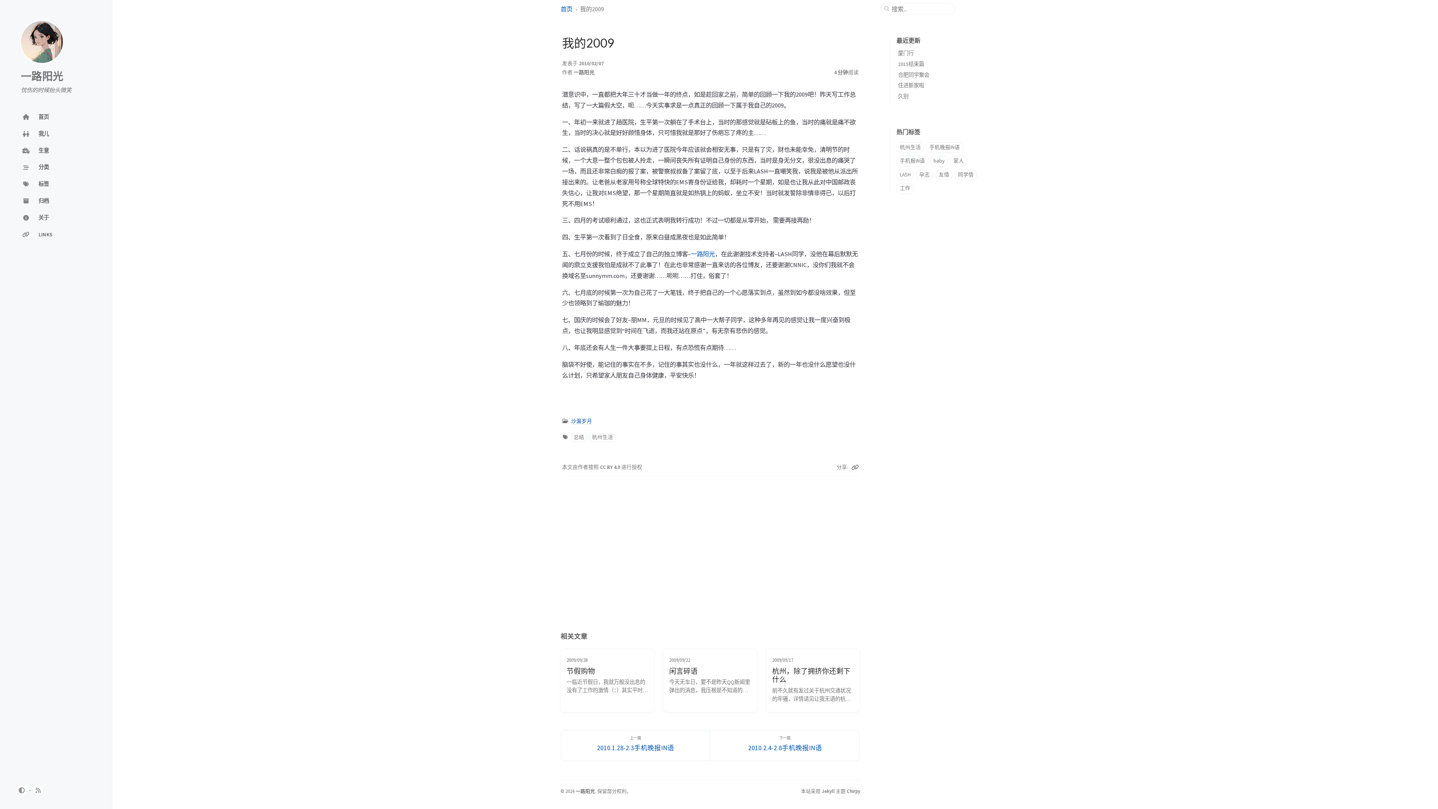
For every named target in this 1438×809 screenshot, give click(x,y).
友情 (944, 175)
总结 (579, 437)
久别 (903, 96)
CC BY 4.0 (610, 467)
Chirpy (853, 791)
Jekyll (828, 791)
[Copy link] (855, 467)
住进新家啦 (911, 85)
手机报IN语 (912, 161)
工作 (905, 188)
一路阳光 (42, 76)
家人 (958, 161)
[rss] (38, 790)
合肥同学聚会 (913, 75)
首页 (567, 9)
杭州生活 (602, 437)
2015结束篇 (911, 64)
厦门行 (906, 53)
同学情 (966, 175)
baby (939, 161)
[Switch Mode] (21, 790)
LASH (905, 175)
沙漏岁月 (581, 421)
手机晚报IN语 (944, 147)
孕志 (924, 175)
